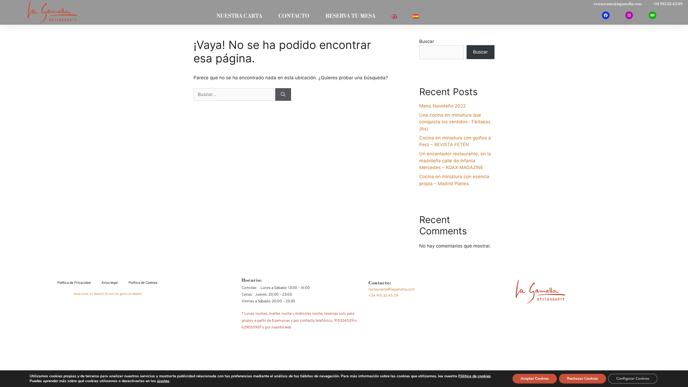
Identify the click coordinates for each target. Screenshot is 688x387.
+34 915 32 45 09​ (668, 4)
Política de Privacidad (74, 283)
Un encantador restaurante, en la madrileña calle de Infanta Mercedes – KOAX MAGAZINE (455, 160)
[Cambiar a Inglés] (394, 16)
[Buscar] (283, 94)
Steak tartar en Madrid (88, 293)
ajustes (163, 381)
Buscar (426, 41)
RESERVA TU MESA (350, 16)
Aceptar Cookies (535, 378)
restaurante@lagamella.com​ (618, 4)
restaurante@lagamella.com (391, 289)
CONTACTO (293, 16)
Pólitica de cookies (474, 376)
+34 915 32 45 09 (383, 295)
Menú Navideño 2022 (442, 106)
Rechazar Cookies (582, 378)
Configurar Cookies (632, 378)
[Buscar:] (234, 94)
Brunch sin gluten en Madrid (123, 293)
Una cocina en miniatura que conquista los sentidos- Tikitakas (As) (454, 121)
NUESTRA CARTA (239, 16)
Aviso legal (109, 283)
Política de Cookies (142, 283)
